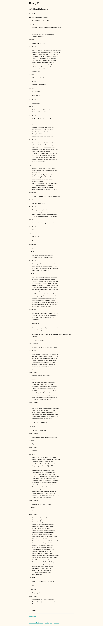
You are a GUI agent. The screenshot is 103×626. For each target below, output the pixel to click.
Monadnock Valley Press (36, 623)
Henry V (56, 623)
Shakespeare (48, 623)
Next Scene (32, 616)
